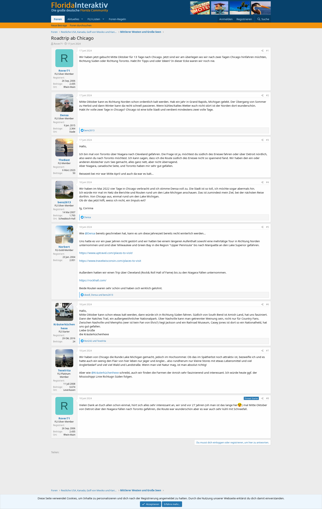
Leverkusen (69, 390)
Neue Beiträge (59, 25)
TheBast (64, 160)
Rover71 (58, 43)
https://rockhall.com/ (92, 280)
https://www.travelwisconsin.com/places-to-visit (110, 261)
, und (98, 294)
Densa (64, 115)
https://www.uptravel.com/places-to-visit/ (106, 253)
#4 (267, 182)
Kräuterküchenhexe (64, 326)
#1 (267, 50)
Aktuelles (73, 19)
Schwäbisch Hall (67, 218)
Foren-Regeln (117, 19)
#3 (267, 140)
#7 (267, 350)
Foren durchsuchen (80, 25)
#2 (267, 95)
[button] (82, 19)
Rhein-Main (69, 87)
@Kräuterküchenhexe (105, 372)
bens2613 (64, 202)
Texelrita (64, 370)
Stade (72, 131)
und (95, 341)
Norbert (64, 247)
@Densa (90, 233)
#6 (267, 304)
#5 (267, 227)
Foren (58, 19)
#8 (267, 398)
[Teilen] (262, 51)
